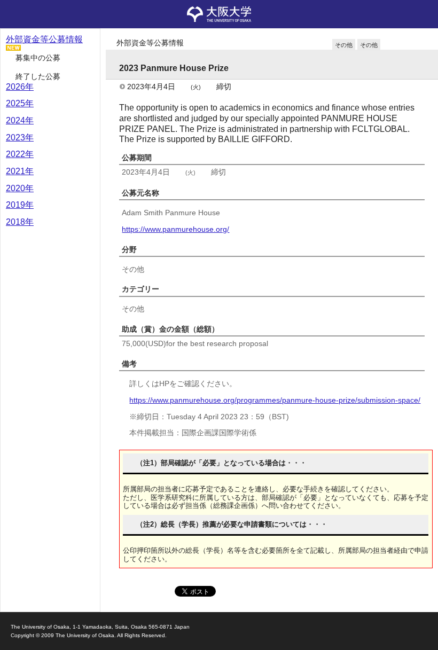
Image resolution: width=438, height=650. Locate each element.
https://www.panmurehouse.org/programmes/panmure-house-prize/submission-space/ (274, 400)
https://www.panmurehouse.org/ (175, 229)
